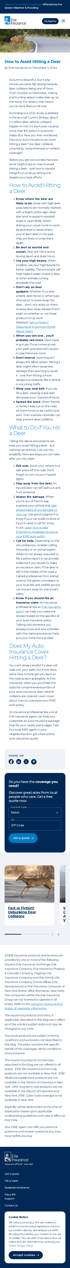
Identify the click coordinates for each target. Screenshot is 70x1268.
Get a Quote (12, 1173)
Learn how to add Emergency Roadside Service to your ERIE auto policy (37, 532)
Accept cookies (24, 1255)
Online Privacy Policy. (21, 1245)
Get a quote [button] (21, 838)
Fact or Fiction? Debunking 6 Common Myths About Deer (35, 327)
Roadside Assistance (17, 1187)
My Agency (50, 21)
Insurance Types (19, 807)
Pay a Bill (10, 1194)
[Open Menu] (63, 21)
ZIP (12, 820)
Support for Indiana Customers (23, 4)
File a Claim (11, 1180)
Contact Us (11, 1205)
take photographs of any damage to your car (36, 510)
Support (9, 1198)
